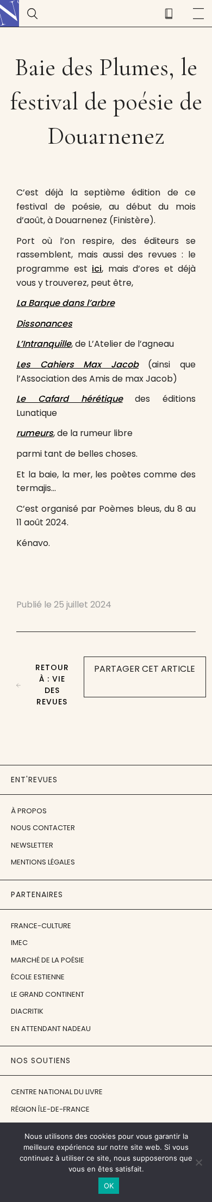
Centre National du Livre (57, 1092)
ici (97, 268)
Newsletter (32, 845)
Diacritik (27, 1011)
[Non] (198, 1162)
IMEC (19, 942)
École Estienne (38, 977)
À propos (29, 811)
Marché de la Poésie (47, 960)
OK (109, 1185)
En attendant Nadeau (51, 1028)
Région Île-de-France (50, 1109)
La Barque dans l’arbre (65, 303)
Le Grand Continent (47, 994)
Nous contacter (43, 828)
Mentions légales (43, 862)
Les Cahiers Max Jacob (77, 364)
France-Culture (41, 926)
